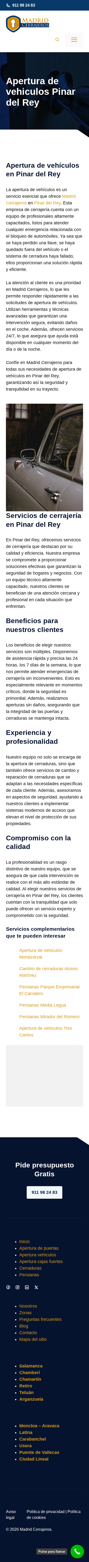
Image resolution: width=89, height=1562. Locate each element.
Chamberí (29, 1372)
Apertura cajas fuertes (41, 1261)
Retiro (25, 1385)
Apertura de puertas (39, 1248)
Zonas (25, 1312)
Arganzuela (31, 1399)
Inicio (24, 1241)
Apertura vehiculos (37, 1254)
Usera (25, 1445)
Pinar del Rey (47, 202)
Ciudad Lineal (33, 1459)
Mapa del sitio (33, 1339)
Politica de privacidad (46, 1512)
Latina (25, 1432)
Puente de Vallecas (39, 1452)
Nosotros (28, 1306)
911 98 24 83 (23, 5)
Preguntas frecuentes (40, 1319)
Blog (23, 1326)
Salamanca (31, 1365)
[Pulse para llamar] (77, 1551)
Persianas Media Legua (42, 1005)
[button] (57, 40)
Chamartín (30, 1379)
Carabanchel (32, 1439)
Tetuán (26, 1392)
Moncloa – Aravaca (39, 1425)
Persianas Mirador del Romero (49, 1016)
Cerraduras (30, 1268)
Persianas (29, 1274)
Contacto (28, 1332)
